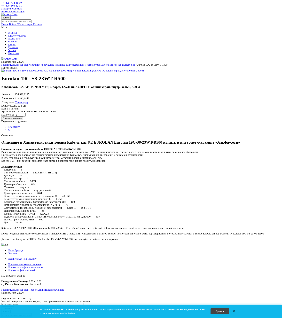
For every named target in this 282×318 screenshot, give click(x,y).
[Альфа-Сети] (9, 14)
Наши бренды (15, 250)
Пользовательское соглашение (24, 264)
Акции (12, 44)
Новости (12, 41)
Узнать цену (21, 102)
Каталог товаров (17, 35)
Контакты (13, 53)
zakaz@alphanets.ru (11, 8)
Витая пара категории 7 (123, 64)
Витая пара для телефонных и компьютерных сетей (81, 64)
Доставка (13, 47)
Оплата (12, 50)
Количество (8, 114)
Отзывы (12, 253)
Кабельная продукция (41, 64)
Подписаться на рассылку (22, 258)
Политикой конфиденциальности (186, 309)
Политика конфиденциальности (26, 267)
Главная (12, 32)
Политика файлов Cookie (22, 270)
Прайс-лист (14, 38)
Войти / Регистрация (12, 11)
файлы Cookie (65, 309)
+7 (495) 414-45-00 (11, 2)
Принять (219, 311)
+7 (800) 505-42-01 (11, 5)
